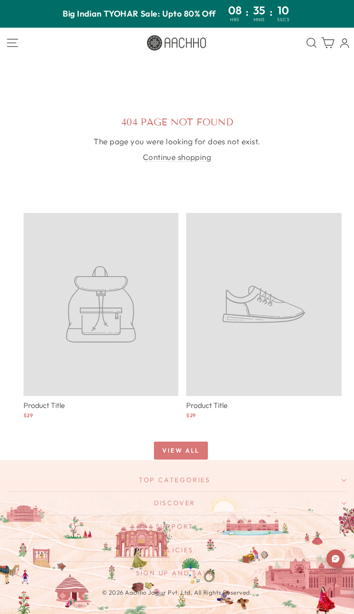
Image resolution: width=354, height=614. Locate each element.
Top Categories (175, 480)
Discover (174, 503)
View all (181, 450)
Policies (175, 550)
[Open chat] (335, 558)
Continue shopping (177, 157)
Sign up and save (175, 573)
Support (175, 526)
